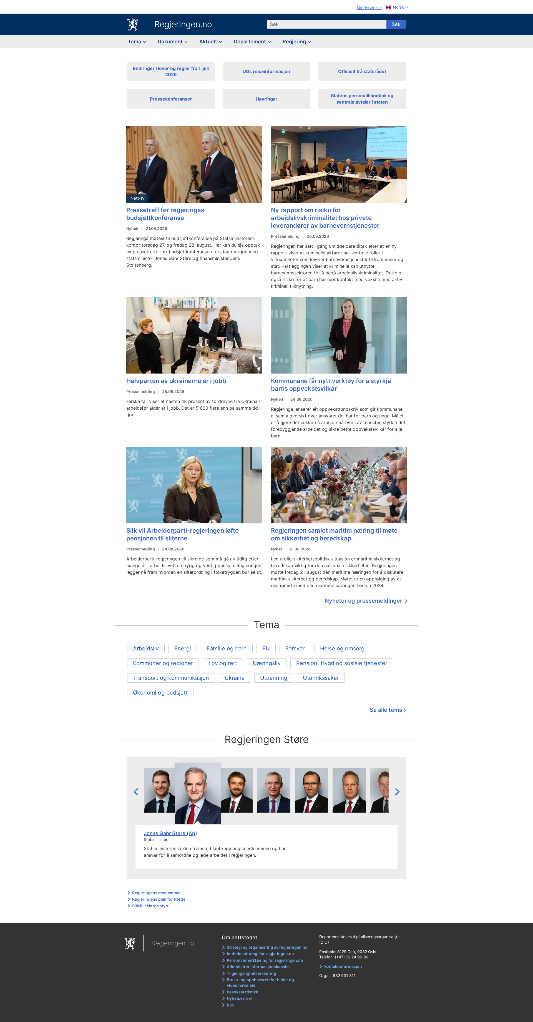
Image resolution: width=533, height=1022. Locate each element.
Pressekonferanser (171, 99)
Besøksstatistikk (242, 992)
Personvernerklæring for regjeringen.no (265, 960)
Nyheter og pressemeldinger (364, 600)
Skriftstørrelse (369, 7)
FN (266, 648)
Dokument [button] (171, 41)
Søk (396, 24)
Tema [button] (135, 41)
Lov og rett (222, 663)
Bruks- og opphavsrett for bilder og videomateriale (260, 982)
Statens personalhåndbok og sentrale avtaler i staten (362, 98)
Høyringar (266, 99)
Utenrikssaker (321, 678)
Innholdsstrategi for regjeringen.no (260, 953)
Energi (182, 648)
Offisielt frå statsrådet (362, 71)
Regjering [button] (295, 41)
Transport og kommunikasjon (171, 678)
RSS (230, 1005)
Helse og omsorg (342, 648)
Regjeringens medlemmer (156, 892)
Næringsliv (267, 663)
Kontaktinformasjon (343, 966)
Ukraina (235, 678)
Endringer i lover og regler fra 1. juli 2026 (171, 71)
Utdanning (273, 678)
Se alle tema (386, 710)
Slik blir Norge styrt (150, 905)
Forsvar (295, 648)
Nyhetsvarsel (239, 998)
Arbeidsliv (146, 648)
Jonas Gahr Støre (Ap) (170, 833)
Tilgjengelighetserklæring (251, 973)
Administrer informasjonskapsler (258, 966)
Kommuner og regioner (163, 663)
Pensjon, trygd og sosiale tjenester (341, 663)
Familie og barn (227, 648)
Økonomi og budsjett (160, 692)
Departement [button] (250, 41)
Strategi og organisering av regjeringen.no (267, 947)
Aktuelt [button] (208, 41)
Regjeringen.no (183, 24)
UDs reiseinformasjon (266, 71)
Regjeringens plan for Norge (158, 899)
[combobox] (326, 24)
